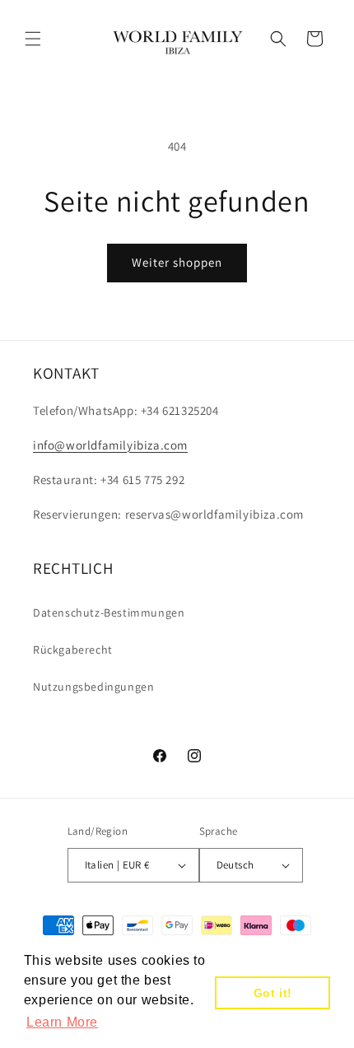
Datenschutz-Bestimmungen (108, 612)
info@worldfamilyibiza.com (110, 445)
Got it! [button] (273, 992)
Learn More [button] (62, 1022)
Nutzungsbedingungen (93, 686)
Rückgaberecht (73, 649)
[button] (33, 39)
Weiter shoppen (177, 262)
